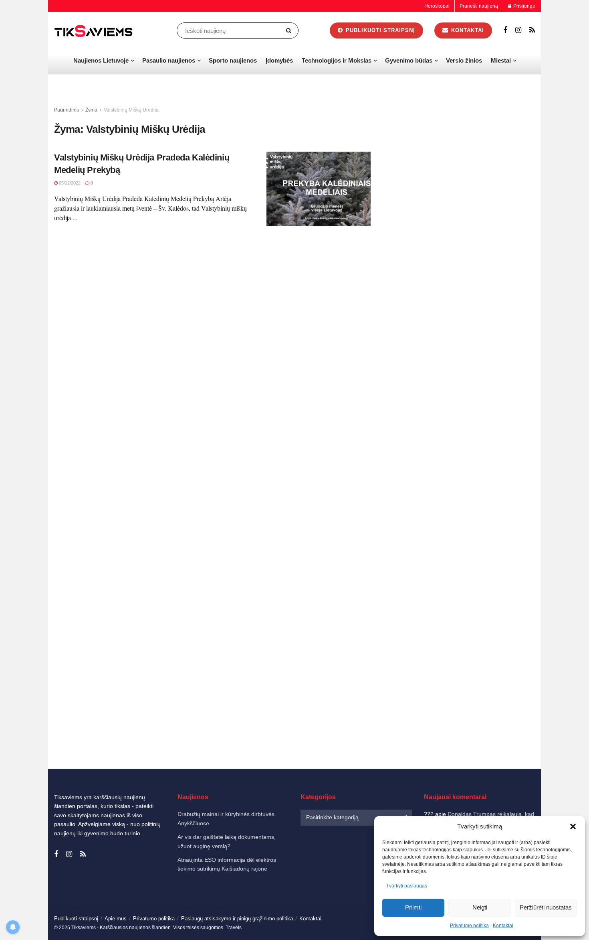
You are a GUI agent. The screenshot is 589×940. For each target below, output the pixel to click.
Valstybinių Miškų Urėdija (131, 110)
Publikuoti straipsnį (379, 30)
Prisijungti (523, 6)
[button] (573, 826)
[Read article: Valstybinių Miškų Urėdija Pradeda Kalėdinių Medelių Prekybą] (318, 189)
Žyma (91, 110)
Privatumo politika (469, 925)
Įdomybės (279, 60)
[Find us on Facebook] (505, 30)
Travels (234, 927)
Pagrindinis (66, 110)
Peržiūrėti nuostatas (546, 907)
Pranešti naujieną (479, 6)
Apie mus (116, 919)
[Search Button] (290, 30)
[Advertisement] (462, 226)
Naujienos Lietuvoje (101, 60)
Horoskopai (437, 6)
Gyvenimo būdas (408, 60)
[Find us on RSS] (532, 30)
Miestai (501, 60)
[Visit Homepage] (94, 30)
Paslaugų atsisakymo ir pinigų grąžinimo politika (237, 919)
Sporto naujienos (233, 60)
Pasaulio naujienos (168, 60)
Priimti (413, 907)
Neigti (479, 907)
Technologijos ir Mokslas (336, 60)
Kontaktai (503, 925)
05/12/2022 (69, 183)
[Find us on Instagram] (518, 30)
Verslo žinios (464, 60)
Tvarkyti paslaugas (406, 886)
